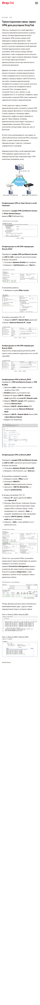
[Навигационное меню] (36, 3)
